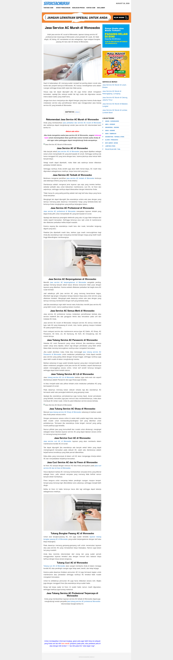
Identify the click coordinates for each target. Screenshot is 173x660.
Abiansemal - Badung (112, 127)
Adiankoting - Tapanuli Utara (114, 137)
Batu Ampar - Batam (111, 143)
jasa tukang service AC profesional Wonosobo (83, 601)
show (77, 112)
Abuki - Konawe (110, 130)
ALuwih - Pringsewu (111, 140)
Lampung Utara (110, 146)
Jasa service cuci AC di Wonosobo (57, 441)
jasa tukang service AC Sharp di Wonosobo (65, 412)
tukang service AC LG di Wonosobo (61, 377)
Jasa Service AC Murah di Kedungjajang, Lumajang (111, 92)
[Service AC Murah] (57, 3)
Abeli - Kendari (110, 124)
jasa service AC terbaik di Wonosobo (80, 178)
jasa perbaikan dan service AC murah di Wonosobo (82, 122)
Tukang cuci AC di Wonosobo (54, 566)
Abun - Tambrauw (110, 133)
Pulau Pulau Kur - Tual (112, 149)
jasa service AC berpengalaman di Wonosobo (68, 282)
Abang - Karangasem (112, 121)
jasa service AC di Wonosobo (68, 151)
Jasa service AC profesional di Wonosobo (60, 211)
